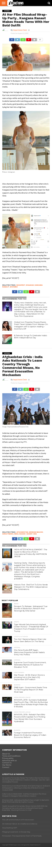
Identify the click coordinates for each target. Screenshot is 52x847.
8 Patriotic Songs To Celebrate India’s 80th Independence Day (30, 336)
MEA (35, 534)
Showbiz (14, 287)
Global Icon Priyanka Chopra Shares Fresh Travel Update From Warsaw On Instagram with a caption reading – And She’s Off (31, 325)
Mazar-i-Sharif (26, 534)
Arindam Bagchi (36, 532)
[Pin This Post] (28, 39)
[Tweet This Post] (17, 39)
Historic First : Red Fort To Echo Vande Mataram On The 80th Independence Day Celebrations (31, 587)
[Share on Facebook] (11, 39)
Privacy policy (7, 758)
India (16, 534)
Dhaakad (30, 285)
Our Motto (6, 765)
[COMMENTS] (40, 39)
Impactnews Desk (20, 30)
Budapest (20, 285)
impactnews (7, 534)
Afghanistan (22, 532)
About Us (6, 754)
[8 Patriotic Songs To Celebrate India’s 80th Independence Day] (7, 339)
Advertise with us (9, 760)
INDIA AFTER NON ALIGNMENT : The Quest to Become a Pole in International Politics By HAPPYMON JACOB (30, 553)
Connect (5, 767)
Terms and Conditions (11, 756)
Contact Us (7, 763)
